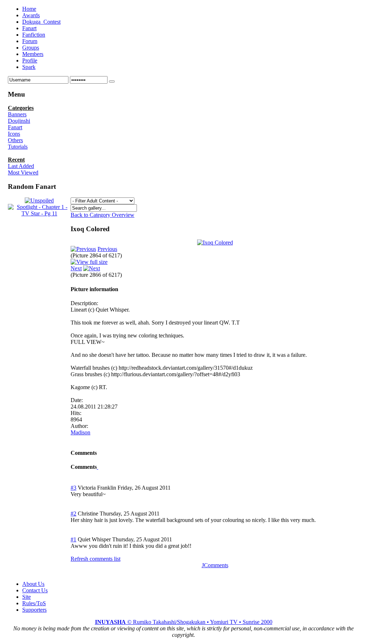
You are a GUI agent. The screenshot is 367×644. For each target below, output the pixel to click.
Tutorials (18, 147)
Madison (80, 432)
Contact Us (35, 590)
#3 (73, 488)
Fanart (15, 127)
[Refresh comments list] (97, 467)
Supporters (34, 610)
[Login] (112, 81)
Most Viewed (23, 172)
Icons (14, 134)
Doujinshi (19, 121)
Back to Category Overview (102, 215)
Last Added (21, 166)
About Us (33, 584)
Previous (107, 249)
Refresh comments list (95, 559)
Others (15, 140)
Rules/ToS (34, 603)
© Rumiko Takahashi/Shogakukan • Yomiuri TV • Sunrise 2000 (183, 622)
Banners (17, 114)
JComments (215, 565)
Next (76, 268)
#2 (73, 513)
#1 (73, 539)
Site (26, 597)
